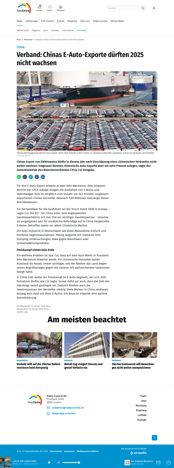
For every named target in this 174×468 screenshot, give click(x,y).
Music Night (117, 21)
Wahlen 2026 (23, 30)
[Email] (31, 177)
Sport (45, 30)
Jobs (143, 400)
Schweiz (55, 30)
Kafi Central (47, 21)
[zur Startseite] (24, 8)
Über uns (85, 21)
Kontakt (141, 419)
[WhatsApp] (19, 177)
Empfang (72, 21)
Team (143, 396)
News (20, 21)
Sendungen (32, 21)
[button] (61, 8)
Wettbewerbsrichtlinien (88, 451)
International (68, 30)
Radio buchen (100, 21)
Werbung (141, 405)
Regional (36, 30)
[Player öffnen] (169, 463)
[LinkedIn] (43, 177)
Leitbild (142, 415)
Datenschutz (56, 451)
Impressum (69, 451)
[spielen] (49, 462)
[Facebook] (37, 177)
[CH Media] (133, 452)
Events (60, 21)
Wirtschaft (81, 30)
